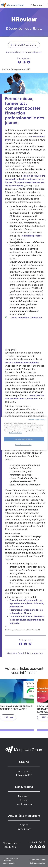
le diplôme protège (32, 235)
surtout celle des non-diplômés (22, 362)
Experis (24, 800)
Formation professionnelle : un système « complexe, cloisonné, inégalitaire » (27, 603)
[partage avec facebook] (19, 62)
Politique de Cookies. (15, 433)
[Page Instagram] (35, 846)
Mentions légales (9, 863)
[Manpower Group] (12, 5)
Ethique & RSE (24, 775)
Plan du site (9, 847)
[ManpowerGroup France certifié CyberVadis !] (17, 692)
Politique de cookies (37, 863)
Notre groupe (24, 771)
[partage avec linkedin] (24, 62)
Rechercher (38, 5)
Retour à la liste (25, 44)
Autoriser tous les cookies (24, 439)
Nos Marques (24, 786)
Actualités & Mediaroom (24, 815)
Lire (6, 717)
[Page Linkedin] (39, 846)
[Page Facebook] (31, 846)
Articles (24, 825)
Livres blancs (24, 829)
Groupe (24, 762)
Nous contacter (11, 843)
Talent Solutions (24, 804)
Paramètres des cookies (23, 445)
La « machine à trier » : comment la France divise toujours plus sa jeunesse (27, 619)
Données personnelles (37, 859)
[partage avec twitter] (28, 62)
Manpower (24, 796)
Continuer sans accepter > (36, 419)
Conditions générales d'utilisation (10, 859)
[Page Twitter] (43, 846)
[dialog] (24, 433)
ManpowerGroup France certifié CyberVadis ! (16, 708)
